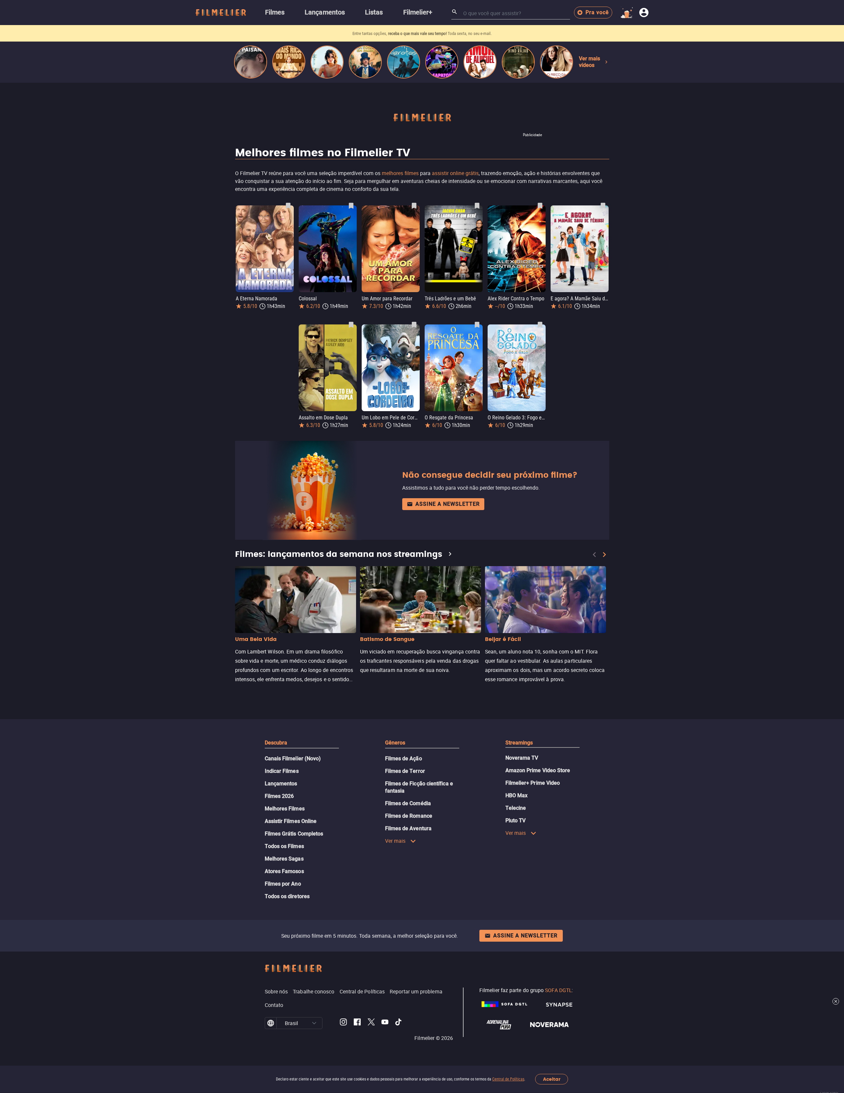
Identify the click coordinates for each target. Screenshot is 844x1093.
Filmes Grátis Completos (294, 834)
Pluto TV (515, 820)
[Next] (604, 555)
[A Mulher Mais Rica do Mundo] (288, 62)
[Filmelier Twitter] (371, 1023)
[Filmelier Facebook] (357, 1023)
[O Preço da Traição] (556, 62)
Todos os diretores (287, 896)
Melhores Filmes (285, 808)
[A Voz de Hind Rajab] (518, 62)
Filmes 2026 (279, 796)
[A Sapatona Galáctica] (441, 62)
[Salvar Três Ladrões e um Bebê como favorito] (477, 206)
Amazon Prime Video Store (537, 770)
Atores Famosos (284, 871)
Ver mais (395, 840)
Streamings (519, 743)
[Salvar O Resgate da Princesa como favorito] (477, 325)
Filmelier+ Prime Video (532, 783)
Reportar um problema (416, 991)
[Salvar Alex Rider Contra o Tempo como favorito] (540, 206)
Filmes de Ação (403, 758)
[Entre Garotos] (403, 62)
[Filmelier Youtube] (384, 1023)
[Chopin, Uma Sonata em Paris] (365, 62)
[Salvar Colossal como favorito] (351, 206)
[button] (314, 1023)
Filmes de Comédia (408, 803)
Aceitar (551, 1079)
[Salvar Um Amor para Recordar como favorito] (414, 206)
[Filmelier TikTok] (398, 1023)
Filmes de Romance (408, 816)
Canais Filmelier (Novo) (293, 758)
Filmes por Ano (283, 884)
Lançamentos (281, 783)
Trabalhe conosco (313, 991)
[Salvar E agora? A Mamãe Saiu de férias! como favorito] (603, 206)
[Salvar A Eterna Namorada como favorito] (288, 206)
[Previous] (594, 555)
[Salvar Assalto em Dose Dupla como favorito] (351, 325)
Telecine (515, 808)
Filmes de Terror (405, 771)
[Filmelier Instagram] (343, 1023)
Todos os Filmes (284, 846)
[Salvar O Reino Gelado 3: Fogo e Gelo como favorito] (540, 325)
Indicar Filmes (282, 771)
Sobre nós (276, 991)
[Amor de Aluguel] (480, 62)
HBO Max (516, 795)
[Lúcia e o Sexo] (327, 62)
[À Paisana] (250, 62)
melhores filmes (400, 173)
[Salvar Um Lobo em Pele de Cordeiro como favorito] (414, 325)
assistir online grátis (455, 173)
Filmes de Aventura (408, 828)
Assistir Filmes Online (291, 821)
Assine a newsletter (447, 504)
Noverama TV (521, 758)
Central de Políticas (508, 1079)
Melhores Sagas (284, 859)
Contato (274, 1005)
